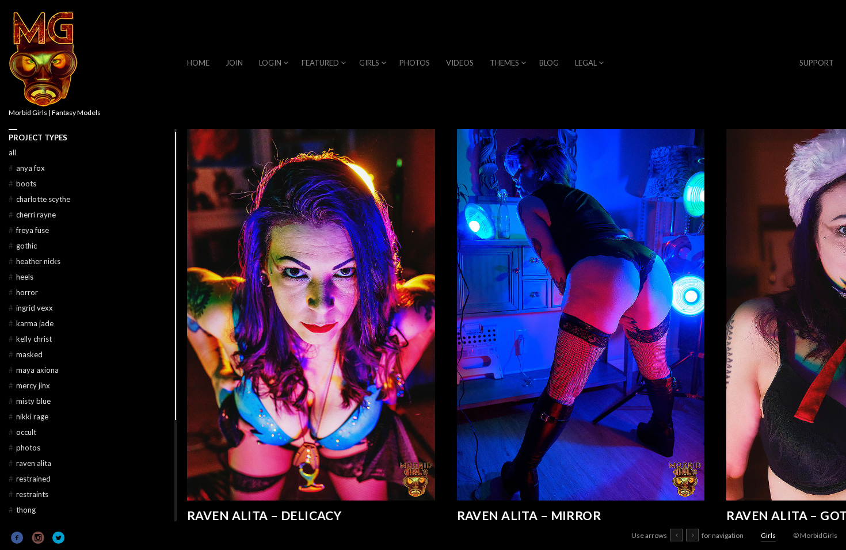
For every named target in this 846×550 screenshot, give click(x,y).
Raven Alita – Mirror (529, 515)
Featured (320, 62)
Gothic (23, 245)
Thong (22, 509)
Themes (504, 62)
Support (816, 62)
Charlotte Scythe (39, 199)
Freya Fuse (29, 230)
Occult (22, 432)
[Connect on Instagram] (38, 538)
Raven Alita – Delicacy (264, 515)
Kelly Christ (30, 338)
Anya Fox (27, 168)
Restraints (28, 494)
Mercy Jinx (29, 385)
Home (198, 62)
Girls (369, 62)
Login (270, 62)
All (12, 152)
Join (234, 62)
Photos (414, 62)
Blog (549, 62)
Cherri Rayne (32, 214)
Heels (21, 276)
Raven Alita (30, 463)
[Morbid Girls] (43, 59)
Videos (460, 62)
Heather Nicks (34, 261)
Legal (586, 62)
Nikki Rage (28, 416)
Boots (22, 183)
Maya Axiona (34, 370)
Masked (26, 354)
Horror (23, 292)
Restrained (30, 478)
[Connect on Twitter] (59, 538)
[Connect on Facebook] (17, 538)
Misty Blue (30, 401)
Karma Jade (31, 323)
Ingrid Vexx (31, 307)
